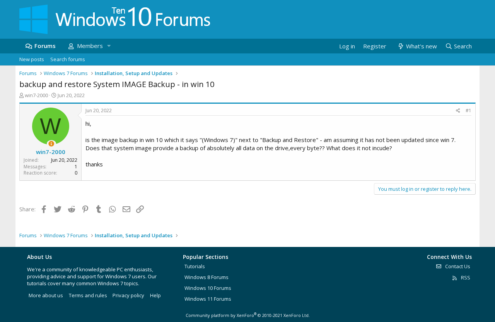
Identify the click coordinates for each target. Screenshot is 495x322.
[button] (108, 46)
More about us (46, 295)
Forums (45, 46)
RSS (465, 277)
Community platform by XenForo (248, 315)
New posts (31, 59)
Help (155, 295)
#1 (468, 110)
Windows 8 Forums (206, 277)
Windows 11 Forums (207, 298)
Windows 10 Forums (207, 287)
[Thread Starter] (51, 144)
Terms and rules (88, 295)
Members (90, 46)
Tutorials (194, 266)
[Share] (458, 110)
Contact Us (457, 266)
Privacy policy (128, 295)
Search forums (67, 59)
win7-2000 (36, 95)
